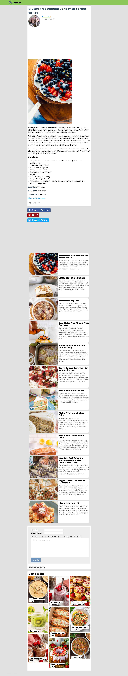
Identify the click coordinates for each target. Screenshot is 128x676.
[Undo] (32, 536)
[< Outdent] (55, 536)
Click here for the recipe (36, 198)
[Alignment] (77, 536)
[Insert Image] (61, 536)
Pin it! (35, 215)
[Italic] (42, 536)
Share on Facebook (41, 210)
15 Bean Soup (77, 658)
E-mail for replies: (36, 533)
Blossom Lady (47, 17)
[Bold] (39, 536)
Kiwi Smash (34, 631)
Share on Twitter (40, 220)
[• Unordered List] (48, 536)
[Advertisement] (106, 34)
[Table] (67, 536)
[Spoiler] (74, 536)
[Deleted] (45, 536)
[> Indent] (58, 536)
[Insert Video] (64, 536)
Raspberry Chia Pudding (57, 603)
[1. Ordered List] (52, 536)
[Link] (71, 536)
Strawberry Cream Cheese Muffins (79, 603)
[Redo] (36, 536)
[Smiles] (80, 536)
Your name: (34, 530)
